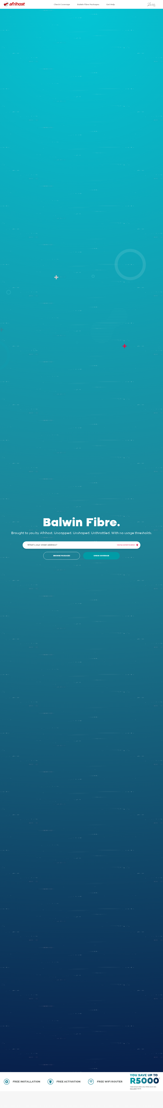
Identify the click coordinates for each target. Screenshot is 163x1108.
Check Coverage (62, 4)
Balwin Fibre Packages (88, 4)
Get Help (110, 4)
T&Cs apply (133, 1088)
